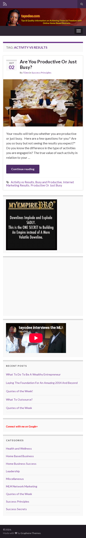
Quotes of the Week (19, 408)
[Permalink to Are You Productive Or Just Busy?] (43, 102)
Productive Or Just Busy (46, 185)
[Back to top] (77, 529)
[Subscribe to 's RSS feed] (5, 3)
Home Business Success (21, 463)
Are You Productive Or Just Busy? (48, 64)
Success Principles (41, 72)
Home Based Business (20, 456)
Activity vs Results (22, 182)
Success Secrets (16, 509)
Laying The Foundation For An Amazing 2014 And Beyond (42, 382)
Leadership (13, 471)
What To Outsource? (19, 399)
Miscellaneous (15, 478)
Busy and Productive (48, 182)
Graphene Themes (31, 533)
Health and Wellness (19, 448)
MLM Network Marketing (21, 486)
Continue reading (22, 169)
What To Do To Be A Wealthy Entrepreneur (33, 374)
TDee (26, 72)
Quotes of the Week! (19, 391)
